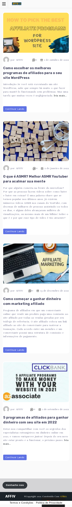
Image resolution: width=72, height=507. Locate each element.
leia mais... (60, 95)
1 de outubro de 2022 (56, 60)
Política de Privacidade (49, 502)
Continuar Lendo (14, 109)
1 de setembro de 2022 (55, 409)
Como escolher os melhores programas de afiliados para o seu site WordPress (32, 73)
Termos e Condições (21, 502)
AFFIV (19, 60)
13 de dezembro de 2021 (54, 290)
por (13, 60)
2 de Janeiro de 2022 (57, 168)
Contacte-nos (15, 485)
